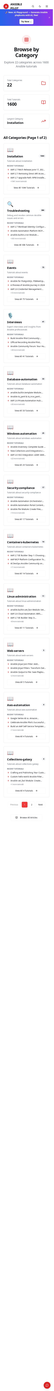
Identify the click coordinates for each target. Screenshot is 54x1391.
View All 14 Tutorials (24, 573)
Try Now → (26, 21)
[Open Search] (47, 1385)
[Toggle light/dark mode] (39, 6)
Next (40, 804)
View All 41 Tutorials (24, 356)
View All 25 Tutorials (24, 465)
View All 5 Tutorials (24, 682)
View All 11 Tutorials (24, 627)
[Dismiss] (49, 17)
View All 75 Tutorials (24, 299)
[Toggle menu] (46, 6)
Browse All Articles (28, 817)
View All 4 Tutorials (24, 736)
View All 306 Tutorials (24, 244)
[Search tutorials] (33, 6)
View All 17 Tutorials (24, 519)
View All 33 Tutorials (24, 410)
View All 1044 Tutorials (24, 187)
